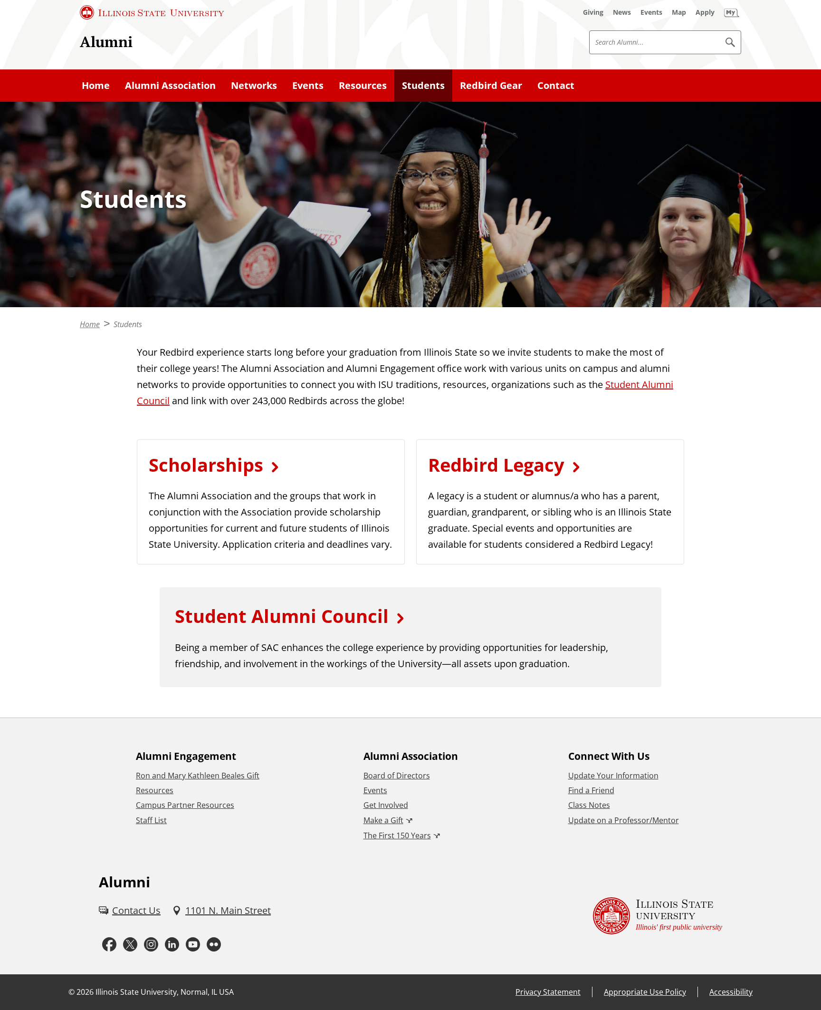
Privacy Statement (548, 992)
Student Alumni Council (282, 615)
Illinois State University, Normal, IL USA (164, 992)
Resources (363, 85)
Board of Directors (396, 775)
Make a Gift (383, 820)
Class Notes (589, 805)
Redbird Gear (491, 85)
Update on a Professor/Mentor (623, 820)
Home (96, 85)
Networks (254, 85)
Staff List (151, 820)
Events (308, 85)
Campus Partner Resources (185, 805)
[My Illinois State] (731, 12)
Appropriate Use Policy (645, 992)
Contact (555, 85)
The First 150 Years (397, 835)
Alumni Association (170, 85)
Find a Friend (591, 790)
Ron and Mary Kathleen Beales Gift (197, 775)
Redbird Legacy (496, 464)
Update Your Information (613, 775)
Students (423, 85)
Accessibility (731, 992)
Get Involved (385, 805)
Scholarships (206, 464)
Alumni (106, 41)
